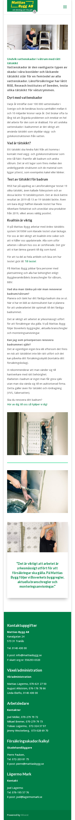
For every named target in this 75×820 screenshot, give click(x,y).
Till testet (30, 261)
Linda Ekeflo (14, 693)
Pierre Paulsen (15, 754)
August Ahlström (17, 688)
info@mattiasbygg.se (29, 655)
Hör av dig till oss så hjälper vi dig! (27, 404)
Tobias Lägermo (17, 726)
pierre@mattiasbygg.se (30, 763)
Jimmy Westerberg (18, 730)
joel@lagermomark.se (29, 797)
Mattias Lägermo (17, 684)
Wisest (25, 815)
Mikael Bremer (15, 721)
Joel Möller (13, 717)
